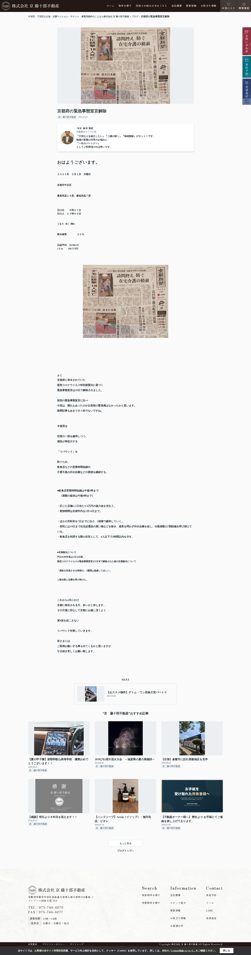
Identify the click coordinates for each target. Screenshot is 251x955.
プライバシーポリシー (53, 944)
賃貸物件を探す (151, 895)
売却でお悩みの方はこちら (151, 5)
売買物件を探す (151, 902)
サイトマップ (76, 944)
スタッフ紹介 (178, 902)
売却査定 (211, 918)
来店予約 (211, 895)
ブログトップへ (125, 850)
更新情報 (191, 5)
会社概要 (176, 5)
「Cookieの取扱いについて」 (182, 951)
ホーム (110, 5)
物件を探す (125, 5)
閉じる (226, 950)
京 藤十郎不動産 (67, 117)
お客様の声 (176, 926)
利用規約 (32, 944)
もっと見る (125, 843)
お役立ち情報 (208, 5)
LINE (209, 910)
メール (210, 902)
